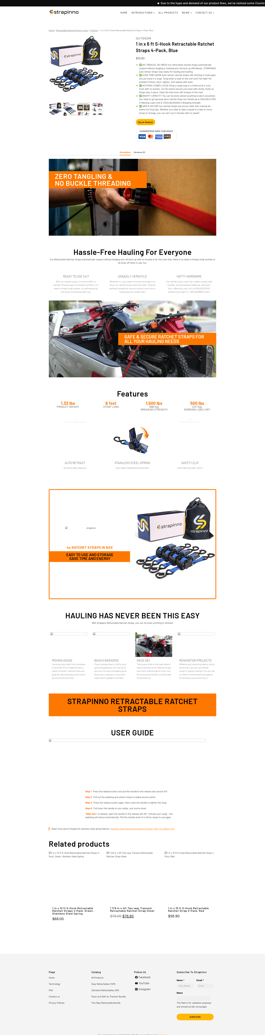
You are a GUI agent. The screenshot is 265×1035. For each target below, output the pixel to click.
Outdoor (143, 38)
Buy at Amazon (145, 122)
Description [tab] (125, 152)
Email (200, 980)
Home (124, 12)
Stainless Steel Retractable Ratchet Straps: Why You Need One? (142, 828)
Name (180, 980)
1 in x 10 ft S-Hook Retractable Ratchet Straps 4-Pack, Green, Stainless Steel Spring (73, 910)
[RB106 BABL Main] (76, 68)
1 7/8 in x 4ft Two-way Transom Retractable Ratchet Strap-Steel (132, 909)
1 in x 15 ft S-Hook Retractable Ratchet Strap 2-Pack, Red (188, 909)
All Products (168, 12)
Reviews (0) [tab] (139, 152)
